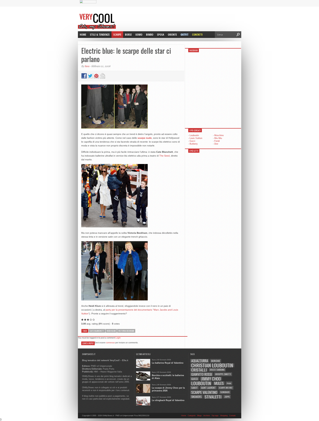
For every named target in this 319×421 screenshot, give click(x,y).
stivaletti (213, 397)
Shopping (224, 416)
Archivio (206, 416)
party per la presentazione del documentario (129, 309)
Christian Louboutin (212, 365)
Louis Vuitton (196, 138)
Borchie (215, 361)
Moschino (219, 135)
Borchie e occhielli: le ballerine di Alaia (168, 376)
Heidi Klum (111, 330)
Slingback (224, 392)
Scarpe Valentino (204, 392)
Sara (87, 66)
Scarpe (117, 34)
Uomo (138, 34)
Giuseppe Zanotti (223, 374)
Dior (216, 144)
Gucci (192, 141)
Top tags (215, 416)
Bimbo (149, 34)
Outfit (184, 34)
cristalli (199, 370)
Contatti (197, 34)
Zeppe (227, 396)
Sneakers (196, 397)
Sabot (194, 387)
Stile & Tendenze (100, 34)
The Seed (164, 155)
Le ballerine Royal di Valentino (167, 363)
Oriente (172, 34)
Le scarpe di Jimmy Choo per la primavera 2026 (168, 389)
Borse (128, 34)
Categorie (192, 416)
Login (118, 338)
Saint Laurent (208, 387)
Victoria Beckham (126, 330)
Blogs (199, 416)
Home (83, 34)
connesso (110, 342)
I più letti (193, 150)
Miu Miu (218, 138)
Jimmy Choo (211, 379)
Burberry (194, 144)
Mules (219, 383)
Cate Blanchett (97, 330)
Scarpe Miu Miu (225, 387)
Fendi (217, 141)
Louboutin (194, 135)
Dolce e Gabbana (217, 369)
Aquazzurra (199, 361)
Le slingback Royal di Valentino (168, 400)
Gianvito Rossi (201, 374)
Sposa (160, 34)
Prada (229, 383)
